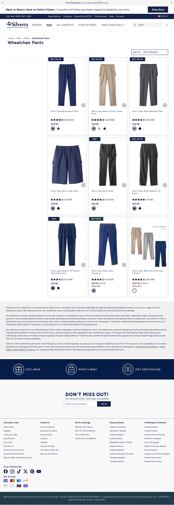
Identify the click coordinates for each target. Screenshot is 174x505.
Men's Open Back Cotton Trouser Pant (107, 112)
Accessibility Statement (14, 454)
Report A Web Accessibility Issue (18, 457)
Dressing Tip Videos (48, 431)
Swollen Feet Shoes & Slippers (157, 454)
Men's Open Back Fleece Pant (64, 111)
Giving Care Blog (47, 446)
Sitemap (43, 442)
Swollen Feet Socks (152, 457)
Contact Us (9, 446)
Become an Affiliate (48, 454)
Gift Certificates (82, 435)
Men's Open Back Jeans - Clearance (103, 272)
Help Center (9, 427)
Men (19, 38)
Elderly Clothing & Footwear (122, 454)
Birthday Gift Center (84, 427)
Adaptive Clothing (117, 427)
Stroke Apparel (150, 450)
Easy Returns (9, 438)
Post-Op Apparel (151, 442)
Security (43, 438)
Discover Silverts (47, 427)
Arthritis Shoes (116, 438)
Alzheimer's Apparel (118, 431)
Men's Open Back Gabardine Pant (147, 111)
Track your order (10, 435)
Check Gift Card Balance (85, 438)
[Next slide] (171, 2)
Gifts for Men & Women (85, 431)
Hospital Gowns (151, 427)
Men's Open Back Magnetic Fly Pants (146, 192)
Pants (26, 38)
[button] (38, 25)
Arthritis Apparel (116, 435)
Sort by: (137, 52)
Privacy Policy (46, 435)
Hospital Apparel (117, 461)
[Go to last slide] (2, 2)
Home (11, 38)
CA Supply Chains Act (49, 450)
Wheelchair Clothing (153, 461)
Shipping (7, 431)
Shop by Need (117, 422)
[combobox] (147, 24)
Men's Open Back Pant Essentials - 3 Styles (148, 272)
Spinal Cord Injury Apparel (155, 446)
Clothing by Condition (155, 422)
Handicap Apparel (117, 457)
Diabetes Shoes (116, 446)
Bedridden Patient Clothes (121, 442)
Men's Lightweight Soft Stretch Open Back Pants (65, 272)
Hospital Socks (150, 431)
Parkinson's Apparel (152, 438)
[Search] (135, 25)
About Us (45, 422)
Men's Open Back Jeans (102, 191)
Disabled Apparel (117, 450)
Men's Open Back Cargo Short (64, 191)
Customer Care (11, 422)
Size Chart (8, 442)
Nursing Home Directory (14, 450)
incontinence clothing (145, 346)
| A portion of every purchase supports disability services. (68, 9)
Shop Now (158, 9)
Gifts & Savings (82, 422)
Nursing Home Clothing (154, 435)
